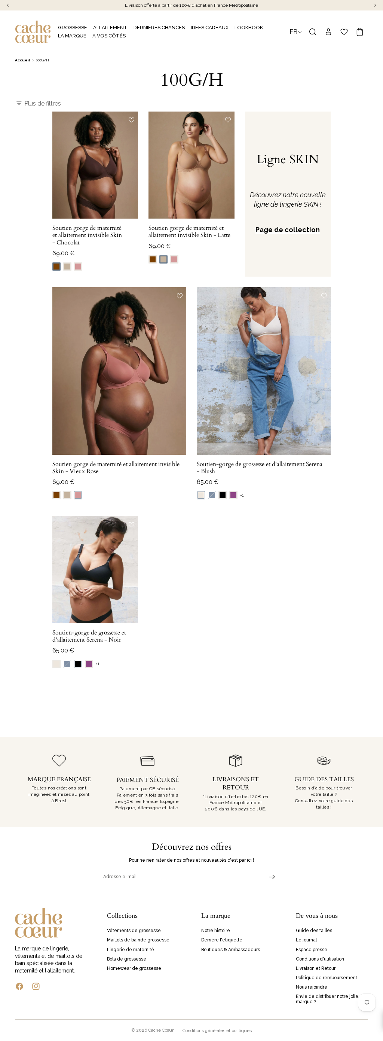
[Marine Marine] (212, 495)
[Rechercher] (312, 32)
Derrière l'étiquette (221, 940)
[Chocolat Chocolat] (56, 266)
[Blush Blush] (201, 495)
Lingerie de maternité (130, 949)
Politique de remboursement (326, 977)
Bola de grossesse (126, 959)
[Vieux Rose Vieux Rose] (78, 266)
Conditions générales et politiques (217, 1030)
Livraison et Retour (315, 968)
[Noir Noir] (222, 495)
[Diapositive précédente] (60, 165)
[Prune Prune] (233, 495)
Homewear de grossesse (134, 968)
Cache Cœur (161, 1030)
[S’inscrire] (272, 877)
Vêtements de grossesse (134, 931)
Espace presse (311, 949)
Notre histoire (215, 931)
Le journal (306, 940)
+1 (242, 495)
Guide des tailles (314, 931)
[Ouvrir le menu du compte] (328, 32)
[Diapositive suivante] (130, 165)
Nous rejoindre (311, 987)
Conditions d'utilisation (320, 959)
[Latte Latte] (67, 266)
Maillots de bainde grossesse (138, 940)
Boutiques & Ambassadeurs (230, 949)
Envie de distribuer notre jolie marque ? (327, 999)
